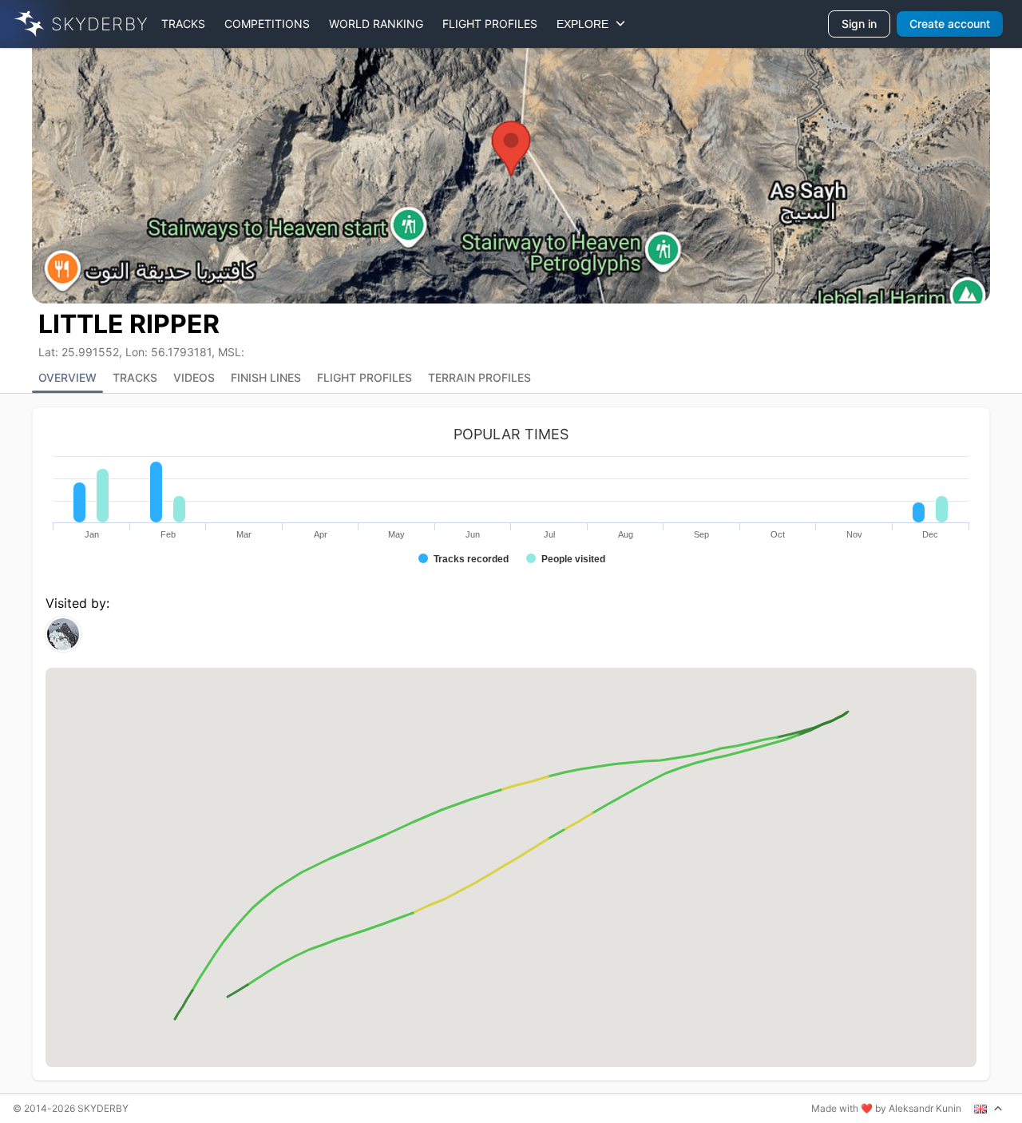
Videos (194, 377)
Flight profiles (489, 23)
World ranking (376, 23)
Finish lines (266, 377)
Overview (67, 377)
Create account (949, 23)
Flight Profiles (364, 377)
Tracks (183, 23)
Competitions (267, 23)
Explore (586, 24)
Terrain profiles (479, 377)
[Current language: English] (988, 1109)
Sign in (859, 23)
